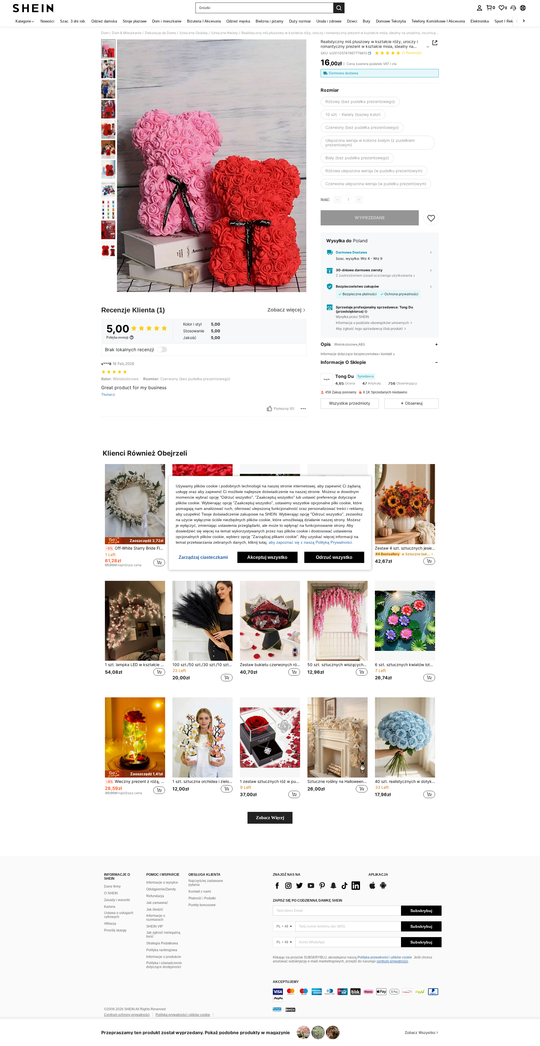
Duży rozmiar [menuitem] (300, 21)
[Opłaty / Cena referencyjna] (343, 64)
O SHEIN (111, 893)
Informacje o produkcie (163, 957)
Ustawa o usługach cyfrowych (118, 915)
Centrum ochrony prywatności (127, 1015)
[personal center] (479, 8)
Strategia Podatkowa (162, 943)
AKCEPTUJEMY (286, 982)
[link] (490, 7)
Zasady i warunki (117, 900)
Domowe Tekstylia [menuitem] (391, 21)
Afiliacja (110, 924)
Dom (105, 33)
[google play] (383, 888)
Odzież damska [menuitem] (104, 21)
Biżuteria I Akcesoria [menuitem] (204, 21)
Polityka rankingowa (161, 950)
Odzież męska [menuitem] (238, 21)
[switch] (162, 349)
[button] (513, 8)
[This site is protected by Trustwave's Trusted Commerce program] (277, 1009)
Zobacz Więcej (270, 817)
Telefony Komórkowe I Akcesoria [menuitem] (438, 21)
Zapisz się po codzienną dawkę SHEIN (307, 900)
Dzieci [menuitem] (352, 21)
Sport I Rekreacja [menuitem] (508, 21)
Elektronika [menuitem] (480, 21)
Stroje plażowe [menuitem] (135, 21)
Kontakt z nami (199, 891)
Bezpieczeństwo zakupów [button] (357, 286)
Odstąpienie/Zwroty (161, 889)
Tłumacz (108, 395)
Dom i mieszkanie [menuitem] (166, 21)
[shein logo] (33, 8)
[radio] (360, 101)
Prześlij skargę (115, 930)
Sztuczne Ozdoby (193, 33)
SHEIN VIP (154, 926)
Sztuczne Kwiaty (224, 33)
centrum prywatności (392, 961)
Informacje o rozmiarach (155, 918)
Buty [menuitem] (366, 21)
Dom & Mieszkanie (126, 33)
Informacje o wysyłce (162, 882)
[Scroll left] (517, 21)
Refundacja (155, 896)
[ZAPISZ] (431, 217)
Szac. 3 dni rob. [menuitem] (73, 21)
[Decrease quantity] (337, 199)
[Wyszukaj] (339, 8)
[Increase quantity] (359, 199)
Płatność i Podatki (202, 898)
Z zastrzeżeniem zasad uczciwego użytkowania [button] (374, 275)
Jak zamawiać (157, 903)
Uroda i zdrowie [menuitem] (328, 21)
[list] (318, 885)
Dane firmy (112, 886)
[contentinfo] (357, 995)
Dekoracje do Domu (160, 33)
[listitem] (135, 518)
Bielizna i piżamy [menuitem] (270, 21)
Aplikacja (378, 875)
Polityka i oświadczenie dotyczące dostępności (164, 965)
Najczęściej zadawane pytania (205, 883)
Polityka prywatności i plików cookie (384, 957)
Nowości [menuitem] (47, 21)
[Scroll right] (524, 21)
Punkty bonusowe (202, 905)
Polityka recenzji (117, 337)
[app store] (372, 888)
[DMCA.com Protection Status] (290, 1009)
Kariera (109, 907)
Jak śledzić (154, 909)
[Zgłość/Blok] (303, 408)
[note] (135, 540)
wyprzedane (370, 217)
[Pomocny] (269, 408)
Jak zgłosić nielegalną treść (163, 935)
